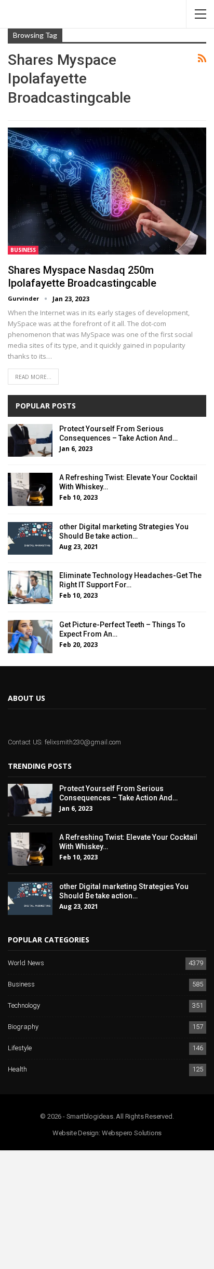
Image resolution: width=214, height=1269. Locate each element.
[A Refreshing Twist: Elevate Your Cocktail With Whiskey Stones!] (30, 489)
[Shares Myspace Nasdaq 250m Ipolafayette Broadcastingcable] (107, 191)
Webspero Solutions (132, 1133)
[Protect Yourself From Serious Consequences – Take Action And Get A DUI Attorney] (30, 440)
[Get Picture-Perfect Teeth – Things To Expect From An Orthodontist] (30, 636)
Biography (23, 1027)
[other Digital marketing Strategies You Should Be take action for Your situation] (30, 538)
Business (23, 249)
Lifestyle (20, 1048)
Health (17, 1069)
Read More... (33, 376)
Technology (24, 1005)
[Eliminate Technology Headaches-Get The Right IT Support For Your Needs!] (30, 587)
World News (26, 963)
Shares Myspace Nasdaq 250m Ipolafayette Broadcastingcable (82, 276)
